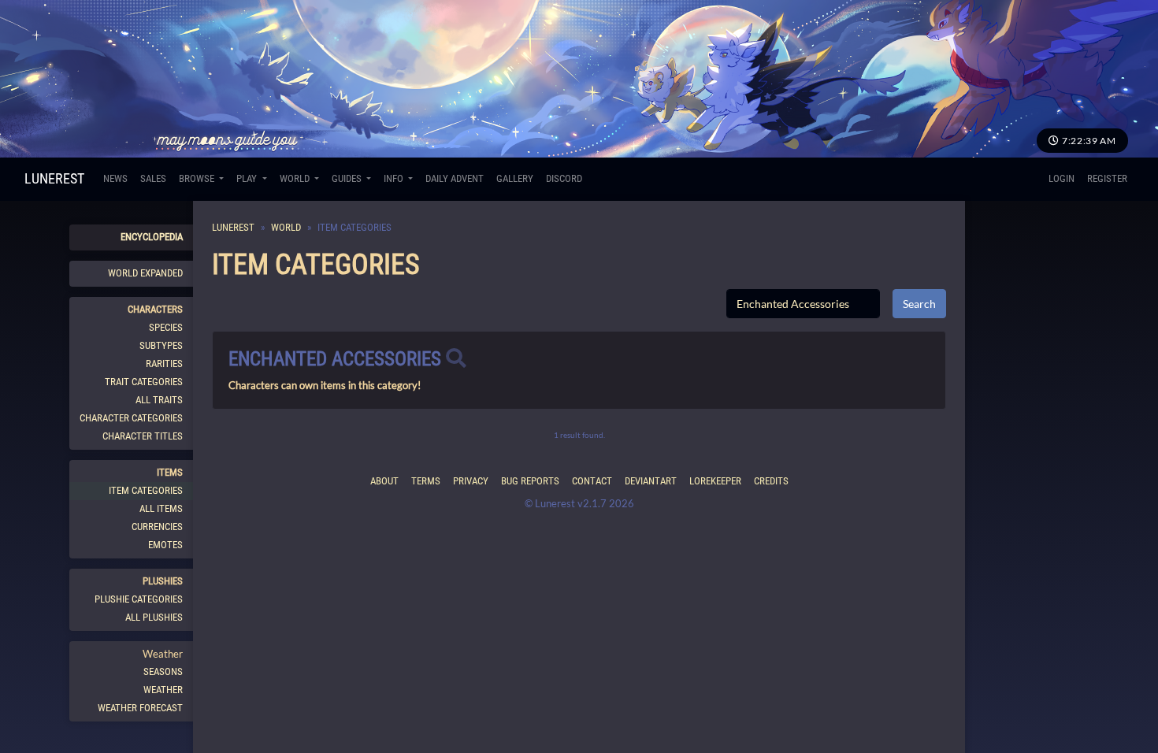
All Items (161, 508)
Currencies (157, 526)
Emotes (165, 545)
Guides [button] (348, 178)
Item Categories (146, 490)
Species (166, 327)
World (286, 227)
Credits (771, 481)
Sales (153, 178)
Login (1061, 178)
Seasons (163, 671)
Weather (163, 690)
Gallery (514, 178)
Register (1107, 178)
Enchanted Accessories (334, 358)
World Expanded (145, 273)
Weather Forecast (140, 708)
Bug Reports (530, 481)
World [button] (296, 178)
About (384, 481)
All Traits (159, 400)
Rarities (164, 363)
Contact (592, 481)
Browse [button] (198, 178)
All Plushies (154, 617)
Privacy (470, 481)
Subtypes (161, 345)
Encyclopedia (152, 237)
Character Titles (142, 436)
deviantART (651, 481)
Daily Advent (454, 178)
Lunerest (54, 178)
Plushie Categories (139, 599)
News (115, 178)
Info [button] (395, 178)
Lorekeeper (715, 481)
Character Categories (131, 418)
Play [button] (247, 178)
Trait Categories (144, 382)
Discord (564, 178)
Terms (425, 481)
